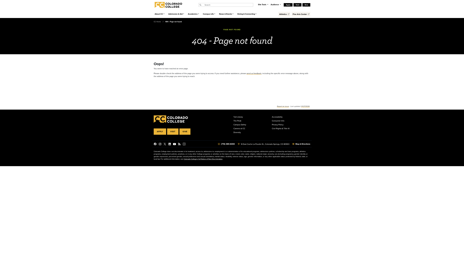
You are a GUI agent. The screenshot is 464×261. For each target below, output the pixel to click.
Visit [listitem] (297, 5)
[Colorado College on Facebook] (155, 144)
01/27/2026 (305, 106)
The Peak (237, 120)
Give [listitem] (306, 5)
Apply (160, 131)
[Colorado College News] (179, 144)
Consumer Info (278, 120)
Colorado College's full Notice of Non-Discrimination (203, 159)
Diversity (237, 132)
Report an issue (283, 106)
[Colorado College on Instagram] (160, 144)
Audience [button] (275, 4)
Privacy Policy (277, 124)
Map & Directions (302, 144)
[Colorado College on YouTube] (174, 144)
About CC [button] (159, 14)
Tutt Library (238, 117)
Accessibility (277, 117)
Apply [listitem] (288, 5)
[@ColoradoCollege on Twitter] (164, 144)
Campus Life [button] (208, 14)
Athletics (283, 14)
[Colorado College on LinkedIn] (169, 144)
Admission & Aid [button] (175, 14)
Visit (172, 131)
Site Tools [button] (262, 4)
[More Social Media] (184, 144)
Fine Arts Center (300, 14)
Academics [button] (193, 14)
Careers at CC (239, 128)
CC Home (157, 21)
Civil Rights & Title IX (281, 128)
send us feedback (253, 73)
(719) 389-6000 (228, 144)
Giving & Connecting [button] (246, 14)
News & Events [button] (225, 14)
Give (185, 131)
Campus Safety (239, 124)
